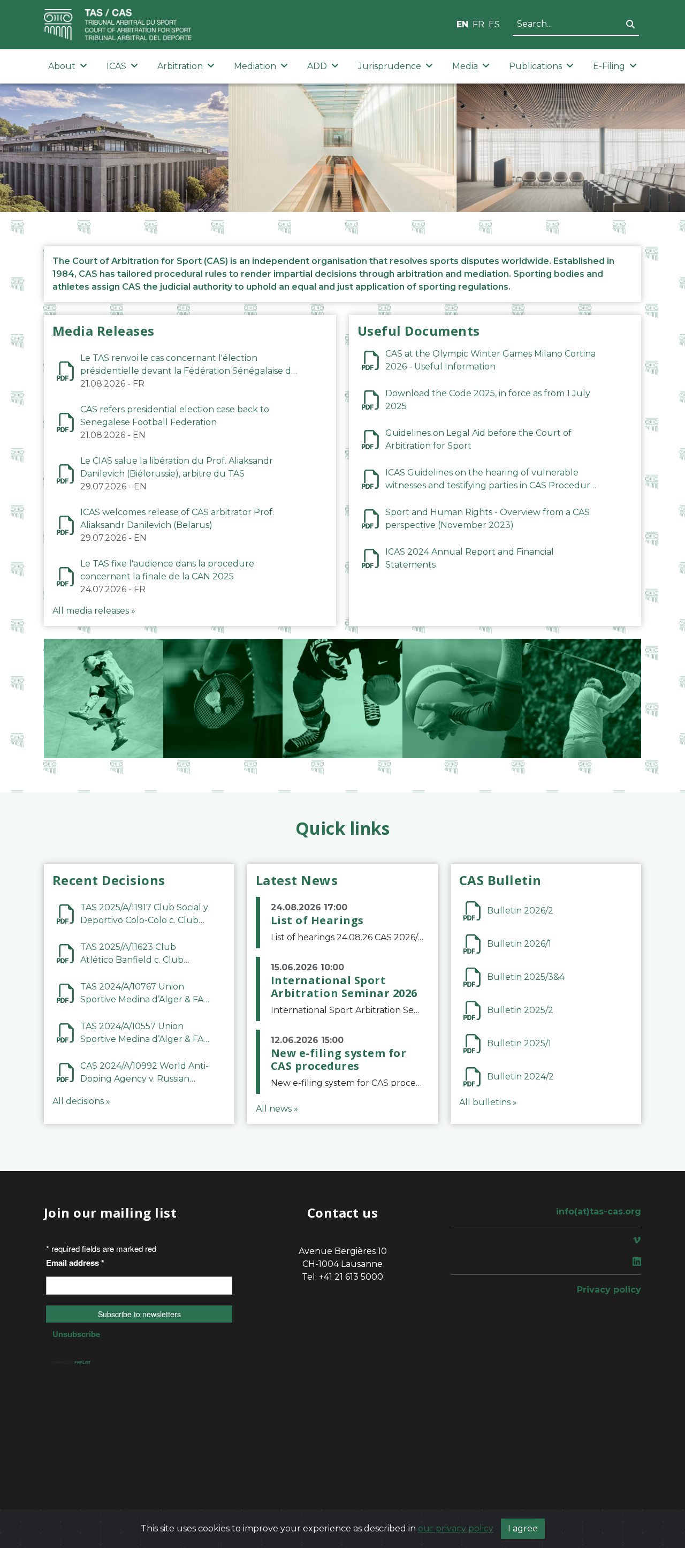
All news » (277, 1109)
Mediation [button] (255, 66)
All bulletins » (488, 1102)
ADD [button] (317, 66)
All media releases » (93, 611)
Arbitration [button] (180, 66)
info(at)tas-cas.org (598, 1211)
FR (478, 24)
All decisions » (81, 1101)
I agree (523, 1528)
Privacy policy (609, 1290)
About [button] (61, 66)
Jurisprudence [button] (389, 66)
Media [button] (465, 66)
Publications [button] (535, 66)
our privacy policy (455, 1528)
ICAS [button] (116, 66)
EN (462, 24)
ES (494, 24)
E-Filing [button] (609, 66)
